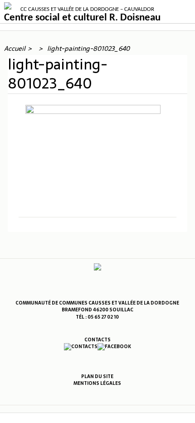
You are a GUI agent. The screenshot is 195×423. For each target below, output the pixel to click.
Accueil (14, 48)
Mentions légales (97, 383)
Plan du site (97, 376)
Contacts (97, 340)
